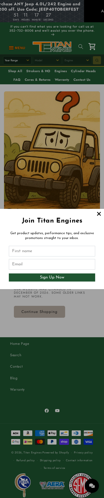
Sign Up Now (52, 277)
